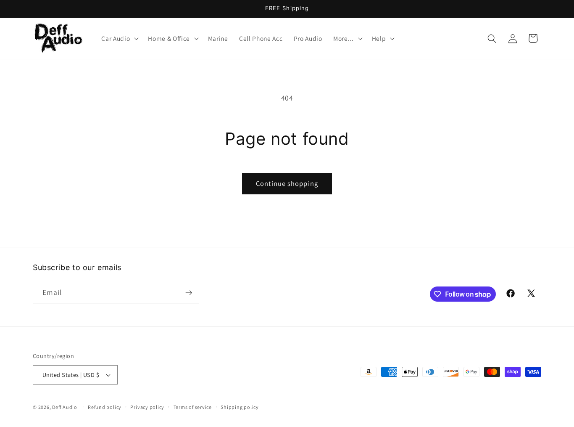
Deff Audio (64, 407)
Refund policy (104, 407)
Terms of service (193, 407)
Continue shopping (287, 183)
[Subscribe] (189, 293)
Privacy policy (147, 407)
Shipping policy (240, 407)
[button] (119, 38)
